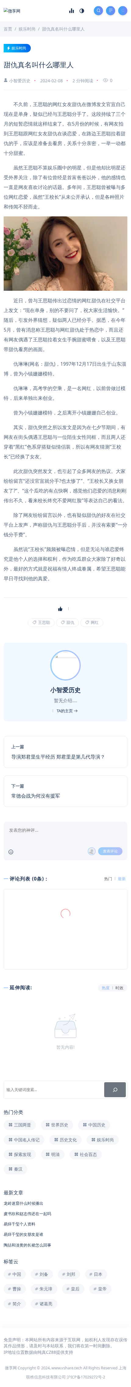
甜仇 (70, 622)
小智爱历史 (19, 81)
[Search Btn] (98, 10)
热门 (108, 879)
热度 (106, 988)
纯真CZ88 (46, 1352)
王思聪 (43, 622)
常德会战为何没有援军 (35, 795)
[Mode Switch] (82, 10)
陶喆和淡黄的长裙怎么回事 (27, 1245)
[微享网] (12, 10)
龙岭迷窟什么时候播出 (23, 1203)
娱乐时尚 (19, 48)
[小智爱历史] (66, 664)
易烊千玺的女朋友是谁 (23, 1234)
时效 (119, 988)
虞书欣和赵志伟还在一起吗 (27, 1213)
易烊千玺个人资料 (19, 1224)
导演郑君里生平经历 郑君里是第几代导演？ (58, 756)
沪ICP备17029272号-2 (86, 1377)
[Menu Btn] (110, 10)
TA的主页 (65, 710)
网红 (94, 622)
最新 (122, 879)
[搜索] (115, 1089)
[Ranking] (72, 10)
